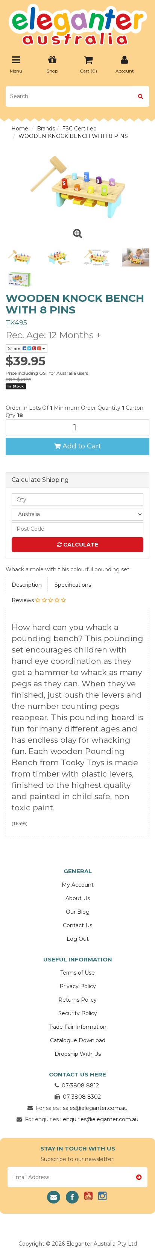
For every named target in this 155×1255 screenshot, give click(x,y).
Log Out (78, 939)
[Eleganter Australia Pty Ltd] (77, 22)
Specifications (73, 584)
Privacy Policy (77, 986)
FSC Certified (79, 128)
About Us (77, 898)
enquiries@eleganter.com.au (100, 1119)
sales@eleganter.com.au (95, 1108)
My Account (78, 884)
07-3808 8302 (82, 1096)
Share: (15, 348)
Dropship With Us (78, 1054)
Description (27, 584)
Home (19, 128)
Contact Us (77, 925)
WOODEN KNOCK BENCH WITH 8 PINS (73, 136)
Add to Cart (81, 446)
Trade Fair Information (77, 1026)
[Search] (140, 96)
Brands (46, 128)
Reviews (23, 600)
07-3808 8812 (80, 1085)
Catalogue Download (77, 1040)
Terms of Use (77, 972)
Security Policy (77, 1013)
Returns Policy (77, 999)
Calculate (80, 544)
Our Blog (78, 911)
